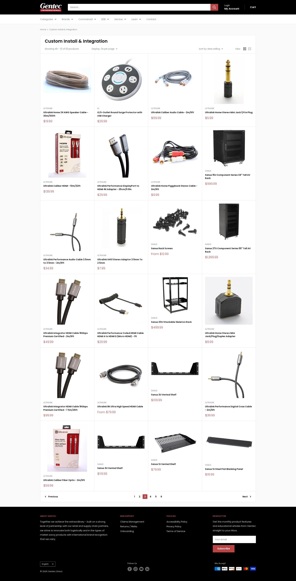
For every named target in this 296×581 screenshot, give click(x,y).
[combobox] (139, 7)
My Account (231, 8)
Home (43, 29)
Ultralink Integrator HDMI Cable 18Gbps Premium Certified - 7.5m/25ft (65, 408)
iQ (98, 108)
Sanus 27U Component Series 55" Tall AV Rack (228, 250)
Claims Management (132, 521)
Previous (53, 496)
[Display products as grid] (244, 48)
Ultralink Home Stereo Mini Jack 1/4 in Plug (229, 112)
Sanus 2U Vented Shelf (163, 394)
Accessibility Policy (176, 521)
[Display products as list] (249, 48)
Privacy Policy (173, 526)
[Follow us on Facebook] (129, 569)
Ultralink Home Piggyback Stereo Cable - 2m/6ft (174, 187)
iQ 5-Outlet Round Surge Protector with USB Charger (119, 114)
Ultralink (47, 108)
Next (245, 496)
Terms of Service (175, 531)
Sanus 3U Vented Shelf (110, 468)
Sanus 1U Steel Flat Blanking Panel (224, 469)
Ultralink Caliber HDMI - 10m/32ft (61, 185)
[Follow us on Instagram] (135, 569)
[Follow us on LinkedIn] (147, 569)
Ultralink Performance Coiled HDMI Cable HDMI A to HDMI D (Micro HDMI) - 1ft (120, 335)
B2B (103, 19)
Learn (135, 19)
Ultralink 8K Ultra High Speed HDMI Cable (120, 406)
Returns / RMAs (128, 526)
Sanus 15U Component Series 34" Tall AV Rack (227, 176)
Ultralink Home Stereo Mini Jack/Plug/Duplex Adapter (220, 335)
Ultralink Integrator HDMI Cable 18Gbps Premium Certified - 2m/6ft (65, 335)
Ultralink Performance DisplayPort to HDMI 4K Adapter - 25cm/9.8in (118, 187)
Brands (66, 19)
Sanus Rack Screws (162, 248)
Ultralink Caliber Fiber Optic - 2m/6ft (64, 480)
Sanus (208, 171)
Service (118, 19)
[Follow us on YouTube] (141, 569)
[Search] (214, 7)
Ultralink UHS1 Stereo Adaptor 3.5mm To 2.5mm (119, 261)
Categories (46, 19)
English (45, 564)
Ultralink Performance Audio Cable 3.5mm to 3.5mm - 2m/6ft (67, 261)
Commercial (85, 19)
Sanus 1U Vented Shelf (163, 464)
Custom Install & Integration (63, 29)
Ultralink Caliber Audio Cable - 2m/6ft (172, 112)
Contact (151, 19)
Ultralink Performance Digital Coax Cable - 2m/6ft (228, 408)
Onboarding (127, 531)
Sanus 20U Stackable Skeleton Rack (171, 322)
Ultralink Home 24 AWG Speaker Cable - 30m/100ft (65, 114)
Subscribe (223, 548)
